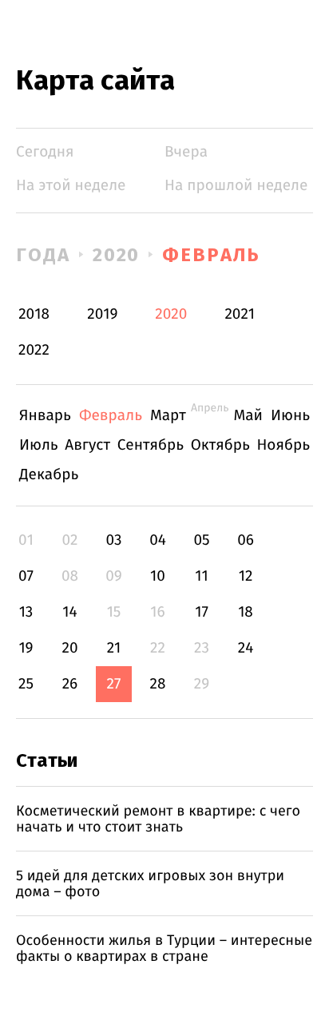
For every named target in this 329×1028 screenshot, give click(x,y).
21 (114, 648)
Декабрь (48, 475)
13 (26, 612)
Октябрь (220, 445)
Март (168, 416)
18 (245, 612)
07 (26, 576)
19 (25, 648)
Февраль (211, 255)
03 (113, 540)
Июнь (290, 416)
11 (201, 576)
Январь (45, 416)
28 (158, 684)
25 (26, 684)
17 (201, 612)
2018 (34, 314)
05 (201, 540)
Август (87, 445)
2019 (102, 314)
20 (69, 648)
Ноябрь (283, 445)
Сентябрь (150, 445)
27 (114, 684)
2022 (34, 350)
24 (246, 648)
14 (69, 612)
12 (246, 576)
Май (249, 416)
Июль (38, 445)
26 (70, 684)
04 (157, 540)
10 (157, 576)
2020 (117, 255)
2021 (239, 314)
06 (245, 540)
